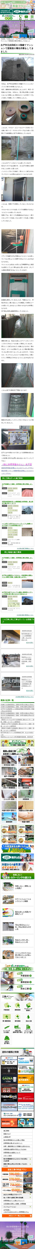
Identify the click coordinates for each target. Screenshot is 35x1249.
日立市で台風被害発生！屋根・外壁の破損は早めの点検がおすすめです (17, 716)
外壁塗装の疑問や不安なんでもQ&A (15, 1149)
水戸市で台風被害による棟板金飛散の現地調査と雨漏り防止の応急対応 (17, 710)
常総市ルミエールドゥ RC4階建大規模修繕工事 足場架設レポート (27, 684)
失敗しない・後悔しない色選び (23, 887)
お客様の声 (7, 1137)
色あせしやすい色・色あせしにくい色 (22, 941)
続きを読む (29, 642)
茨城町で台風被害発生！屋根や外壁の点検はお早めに (17, 704)
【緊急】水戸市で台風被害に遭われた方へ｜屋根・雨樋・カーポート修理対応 (17, 725)
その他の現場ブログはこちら (24, 697)
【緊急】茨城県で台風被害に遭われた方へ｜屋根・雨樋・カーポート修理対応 (17, 729)
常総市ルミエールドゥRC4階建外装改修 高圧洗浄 (17, 737)
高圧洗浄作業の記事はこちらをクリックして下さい (17, 468)
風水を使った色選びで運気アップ (23, 913)
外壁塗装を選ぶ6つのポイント (13, 1143)
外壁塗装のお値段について (12, 1152)
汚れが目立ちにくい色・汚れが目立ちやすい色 (23, 927)
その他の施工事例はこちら (25, 548)
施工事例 (6, 1130)
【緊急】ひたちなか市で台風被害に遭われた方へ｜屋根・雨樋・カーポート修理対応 (17, 721)
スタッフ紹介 (8, 1155)
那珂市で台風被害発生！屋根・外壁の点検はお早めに (17, 713)
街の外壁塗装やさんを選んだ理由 (14, 1140)
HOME (3, 39)
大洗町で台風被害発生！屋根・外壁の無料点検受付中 (17, 706)
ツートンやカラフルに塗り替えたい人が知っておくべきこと (23, 955)
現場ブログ (10, 39)
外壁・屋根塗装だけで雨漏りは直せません (17, 1146)
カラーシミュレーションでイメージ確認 (23, 900)
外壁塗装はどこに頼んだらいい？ (14, 1200)
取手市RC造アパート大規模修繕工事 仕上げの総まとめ (17, 733)
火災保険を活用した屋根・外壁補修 (15, 1204)
